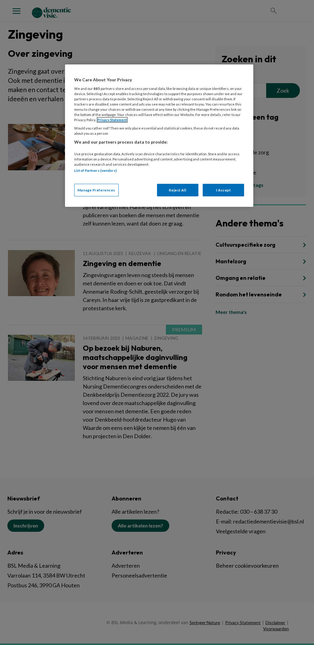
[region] (159, 135)
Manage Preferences (96, 190)
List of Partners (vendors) (95, 170)
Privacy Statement (112, 120)
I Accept (223, 190)
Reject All (177, 190)
